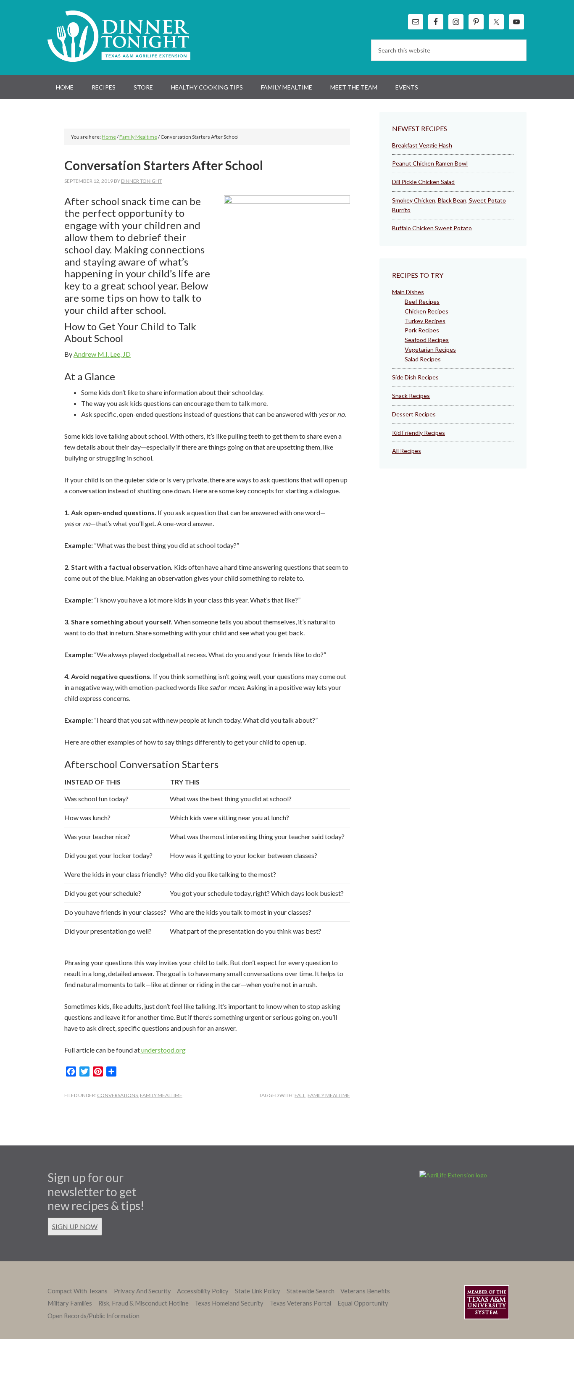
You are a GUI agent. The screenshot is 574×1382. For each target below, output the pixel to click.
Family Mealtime (161, 1095)
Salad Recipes (423, 359)
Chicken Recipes (426, 311)
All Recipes (406, 450)
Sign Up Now (74, 1226)
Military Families (69, 1303)
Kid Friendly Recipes (418, 432)
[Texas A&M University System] (486, 1303)
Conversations (117, 1095)
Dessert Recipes (414, 414)
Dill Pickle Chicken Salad (423, 181)
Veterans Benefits (365, 1291)
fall (300, 1095)
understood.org (163, 1050)
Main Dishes (408, 291)
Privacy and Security (142, 1291)
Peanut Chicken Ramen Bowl (430, 163)
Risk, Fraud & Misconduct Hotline (143, 1303)
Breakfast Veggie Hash (422, 145)
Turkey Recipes (425, 320)
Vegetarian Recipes (430, 349)
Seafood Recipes (427, 339)
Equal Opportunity (362, 1303)
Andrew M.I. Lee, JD (102, 354)
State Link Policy (257, 1291)
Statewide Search (310, 1291)
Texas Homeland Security (229, 1303)
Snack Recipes (411, 395)
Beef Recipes (422, 301)
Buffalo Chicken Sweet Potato (432, 228)
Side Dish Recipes (415, 377)
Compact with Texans (77, 1291)
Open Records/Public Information (93, 1315)
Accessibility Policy (203, 1291)
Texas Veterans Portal (300, 1303)
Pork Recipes (422, 330)
